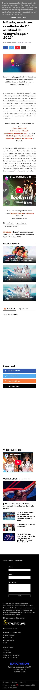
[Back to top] (34, 685)
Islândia (10, 223)
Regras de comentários (12, 655)
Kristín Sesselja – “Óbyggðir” (19, 131)
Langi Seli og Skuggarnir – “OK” (15, 133)
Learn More (16, 18)
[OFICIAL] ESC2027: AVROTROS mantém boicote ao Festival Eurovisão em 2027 (18, 505)
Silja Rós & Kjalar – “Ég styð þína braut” (19, 136)
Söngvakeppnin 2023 (11, 227)
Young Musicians (9, 635)
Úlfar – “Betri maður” (19, 128)
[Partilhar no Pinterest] (17, 47)
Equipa (6, 650)
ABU (5, 643)
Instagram (30, 213)
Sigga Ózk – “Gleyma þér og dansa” (19, 138)
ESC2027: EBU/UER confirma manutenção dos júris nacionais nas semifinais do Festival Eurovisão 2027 (26, 538)
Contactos (7, 652)
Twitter (21, 213)
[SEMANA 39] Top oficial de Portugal (26, 525)
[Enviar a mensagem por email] (23, 47)
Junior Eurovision (9, 640)
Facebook (14, 213)
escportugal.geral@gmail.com (14, 618)
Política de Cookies (10, 657)
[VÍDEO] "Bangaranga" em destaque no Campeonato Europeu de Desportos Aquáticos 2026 (26, 516)
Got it (25, 18)
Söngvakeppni (21, 223)
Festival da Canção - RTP (12, 633)
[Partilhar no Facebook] (5, 47)
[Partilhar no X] (11, 47)
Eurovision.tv (8, 638)
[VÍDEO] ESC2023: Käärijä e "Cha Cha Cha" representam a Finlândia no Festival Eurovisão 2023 (18, 234)
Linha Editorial (8, 647)
